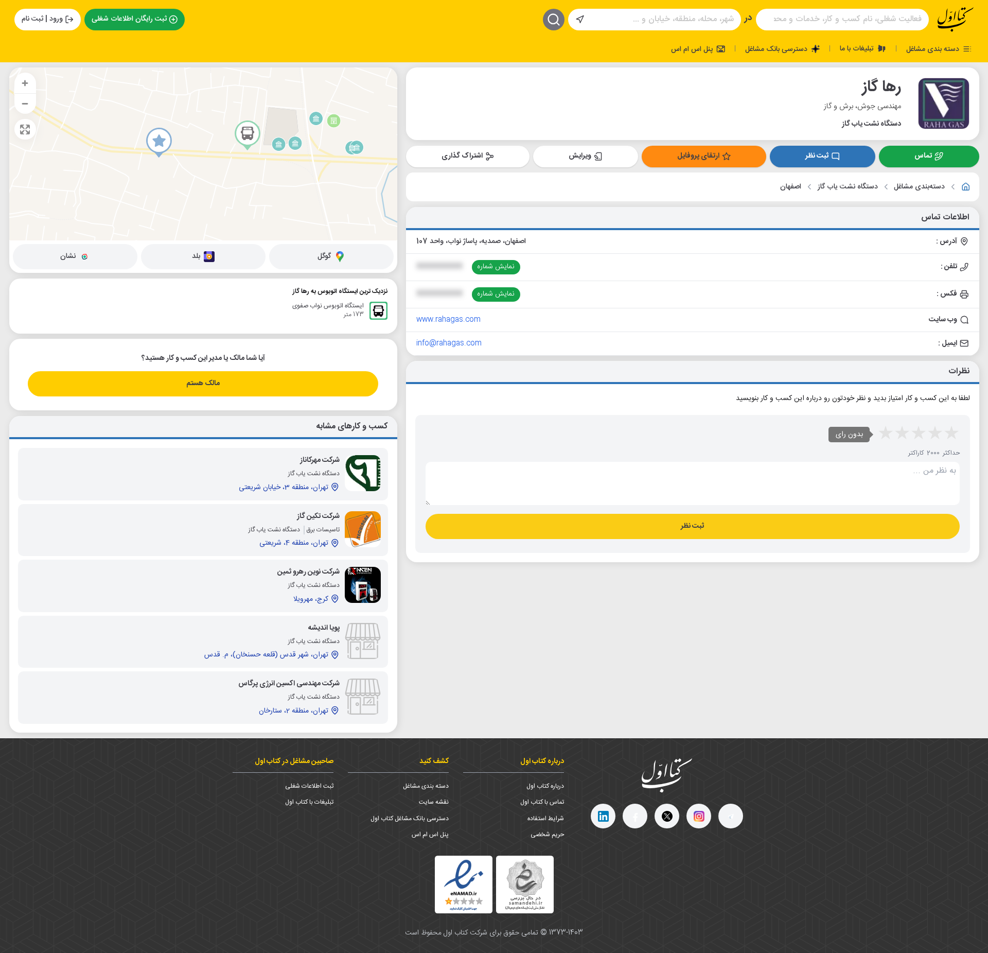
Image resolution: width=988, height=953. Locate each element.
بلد (196, 256)
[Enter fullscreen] (25, 129)
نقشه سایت (434, 802)
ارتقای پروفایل (698, 156)
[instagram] (698, 816)
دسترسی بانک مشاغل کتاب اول (409, 818)
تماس (923, 156)
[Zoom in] (25, 83)
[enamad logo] (464, 884)
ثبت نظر (816, 156)
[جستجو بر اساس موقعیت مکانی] (580, 19)
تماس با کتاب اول (542, 802)
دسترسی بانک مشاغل (777, 49)
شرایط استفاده (545, 818)
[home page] (956, 19)
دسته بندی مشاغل (933, 49)
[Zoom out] (25, 103)
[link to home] (966, 187)
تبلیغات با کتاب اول (309, 802)
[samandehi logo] (525, 885)
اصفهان (790, 187)
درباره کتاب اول (545, 786)
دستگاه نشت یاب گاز (848, 187)
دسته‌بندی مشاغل (919, 187)
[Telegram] (730, 816)
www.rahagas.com (448, 320)
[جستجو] (553, 19)
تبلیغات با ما (858, 48)
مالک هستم (203, 383)
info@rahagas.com (449, 343)
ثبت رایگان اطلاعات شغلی (129, 19)
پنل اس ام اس (693, 49)
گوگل (324, 256)
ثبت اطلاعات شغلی (309, 786)
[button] (159, 143)
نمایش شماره (496, 267)
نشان (68, 256)
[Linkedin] (603, 816)
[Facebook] (635, 816)
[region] (203, 153)
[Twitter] (667, 816)
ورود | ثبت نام (42, 19)
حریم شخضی (547, 834)
